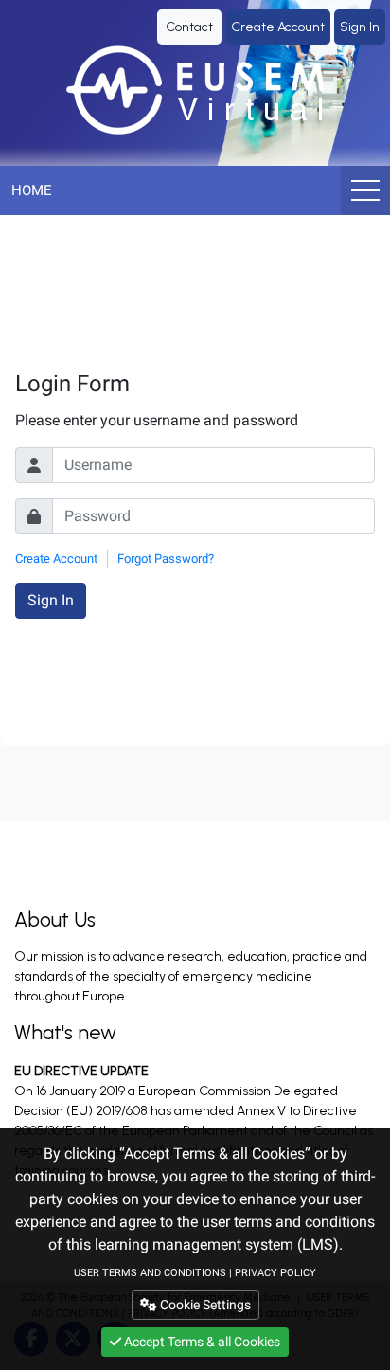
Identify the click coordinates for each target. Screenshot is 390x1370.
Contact (189, 27)
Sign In (360, 27)
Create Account (278, 27)
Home (31, 190)
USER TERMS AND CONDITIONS (150, 1273)
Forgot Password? (165, 558)
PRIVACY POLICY (275, 1273)
